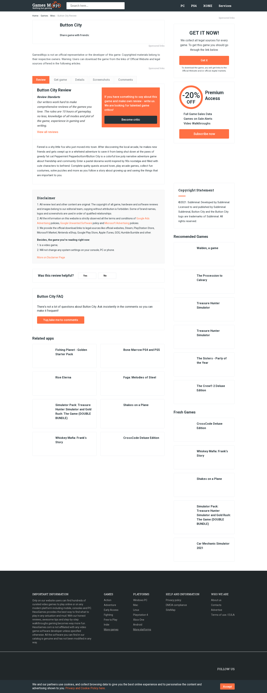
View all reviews (47, 132)
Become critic (131, 119)
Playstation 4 (140, 614)
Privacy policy (173, 600)
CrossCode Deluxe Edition (141, 438)
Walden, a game (207, 248)
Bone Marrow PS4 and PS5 (141, 350)
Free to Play (110, 619)
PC (183, 6)
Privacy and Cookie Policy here (85, 688)
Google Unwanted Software (76, 223)
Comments (125, 79)
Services (225, 6)
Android (137, 624)
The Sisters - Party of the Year (212, 360)
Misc (52, 16)
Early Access (111, 609)
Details (79, 79)
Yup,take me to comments (60, 320)
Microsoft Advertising (117, 223)
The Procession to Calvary (210, 278)
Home (35, 16)
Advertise (216, 609)
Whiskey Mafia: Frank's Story (71, 440)
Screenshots (101, 79)
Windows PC (140, 600)
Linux (136, 609)
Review (41, 79)
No (105, 275)
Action (107, 600)
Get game (60, 79)
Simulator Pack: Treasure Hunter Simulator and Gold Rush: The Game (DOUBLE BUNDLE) (73, 411)
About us (216, 600)
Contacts (216, 605)
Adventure (110, 605)
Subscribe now (204, 134)
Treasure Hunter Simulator (208, 305)
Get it (204, 60)
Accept (227, 686)
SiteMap (170, 609)
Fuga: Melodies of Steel (139, 377)
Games (44, 16)
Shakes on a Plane (136, 405)
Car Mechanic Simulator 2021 (213, 546)
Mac (135, 605)
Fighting (108, 614)
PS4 (194, 6)
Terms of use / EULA (223, 614)
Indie (106, 624)
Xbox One (138, 619)
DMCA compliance (176, 605)
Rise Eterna (63, 377)
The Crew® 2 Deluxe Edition (211, 388)
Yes (85, 275)
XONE (207, 6)
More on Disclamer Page (51, 257)
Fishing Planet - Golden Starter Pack (71, 352)
